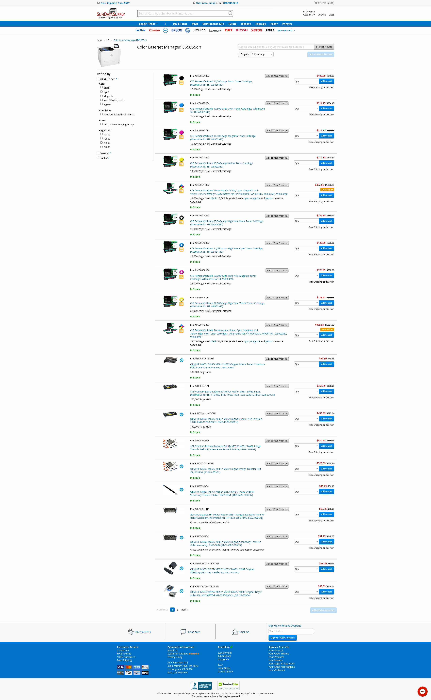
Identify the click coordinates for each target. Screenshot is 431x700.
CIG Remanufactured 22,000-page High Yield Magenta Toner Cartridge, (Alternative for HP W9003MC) (223, 277)
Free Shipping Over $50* (115, 3)
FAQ (220, 664)
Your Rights (224, 668)
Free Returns (124, 653)
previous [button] (163, 609)
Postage (261, 23)
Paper (274, 23)
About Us (173, 650)
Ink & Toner (180, 23)
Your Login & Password (281, 663)
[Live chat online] (423, 692)
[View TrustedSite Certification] (228, 685)
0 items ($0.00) (326, 3)
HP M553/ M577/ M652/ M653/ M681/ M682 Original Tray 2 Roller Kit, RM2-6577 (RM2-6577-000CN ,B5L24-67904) (226, 593)
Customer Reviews (178, 653)
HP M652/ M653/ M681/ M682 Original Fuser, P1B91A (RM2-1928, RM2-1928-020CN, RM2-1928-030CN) (226, 420)
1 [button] (172, 609)
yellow (269, 198)
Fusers (233, 23)
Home (100, 40)
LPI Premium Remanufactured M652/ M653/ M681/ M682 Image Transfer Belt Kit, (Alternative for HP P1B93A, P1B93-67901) (225, 448)
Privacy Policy (175, 657)
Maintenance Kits (213, 23)
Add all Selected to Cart (321, 54)
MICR (195, 23)
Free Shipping (124, 660)
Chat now (201, 3)
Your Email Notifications (282, 666)
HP (108, 40)
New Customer (277, 670)
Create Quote (225, 671)
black (213, 198)
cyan (246, 198)
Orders (322, 14)
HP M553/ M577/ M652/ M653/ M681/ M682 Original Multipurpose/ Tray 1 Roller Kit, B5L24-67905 (222, 571)
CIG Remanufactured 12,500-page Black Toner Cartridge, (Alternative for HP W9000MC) (221, 83)
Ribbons (246, 23)
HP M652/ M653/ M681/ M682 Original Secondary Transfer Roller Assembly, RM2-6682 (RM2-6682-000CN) (225, 543)
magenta (255, 198)
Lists (331, 14)
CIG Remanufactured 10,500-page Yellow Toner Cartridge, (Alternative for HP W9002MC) (222, 165)
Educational (224, 656)
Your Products (276, 657)
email (212, 3)
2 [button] (177, 609)
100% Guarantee (126, 657)
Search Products (324, 46)
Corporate (223, 659)
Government (225, 652)
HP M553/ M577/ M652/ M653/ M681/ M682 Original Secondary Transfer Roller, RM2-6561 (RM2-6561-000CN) (222, 493)
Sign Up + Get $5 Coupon (283, 637)
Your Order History (279, 653)
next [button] (183, 609)
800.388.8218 (230, 3)
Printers (287, 23)
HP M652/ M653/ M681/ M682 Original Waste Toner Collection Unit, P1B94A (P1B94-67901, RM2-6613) (227, 366)
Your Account (276, 650)
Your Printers (276, 660)
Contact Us (123, 650)
